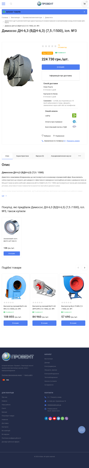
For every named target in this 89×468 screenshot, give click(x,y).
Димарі (47, 362)
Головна (5, 17)
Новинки (5, 419)
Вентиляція (15, 17)
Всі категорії (6, 430)
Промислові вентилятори (32, 17)
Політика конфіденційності (11, 438)
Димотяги (49, 17)
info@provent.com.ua (54, 405)
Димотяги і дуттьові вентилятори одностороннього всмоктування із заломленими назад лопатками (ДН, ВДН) (45, 21)
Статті (4, 408)
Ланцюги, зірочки (50, 370)
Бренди (4, 412)
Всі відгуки (5, 434)
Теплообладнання (50, 377)
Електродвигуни (50, 366)
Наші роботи (6, 405)
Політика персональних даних (12, 375)
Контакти (5, 427)
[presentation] (78, 267)
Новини (4, 401)
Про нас (4, 397)
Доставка (5, 423)
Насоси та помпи (50, 381)
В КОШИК (60, 67)
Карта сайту (28, 375)
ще (3, 196)
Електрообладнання (51, 374)
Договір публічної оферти (10, 442)
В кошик (12, 253)
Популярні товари (8, 416)
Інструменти (48, 385)
